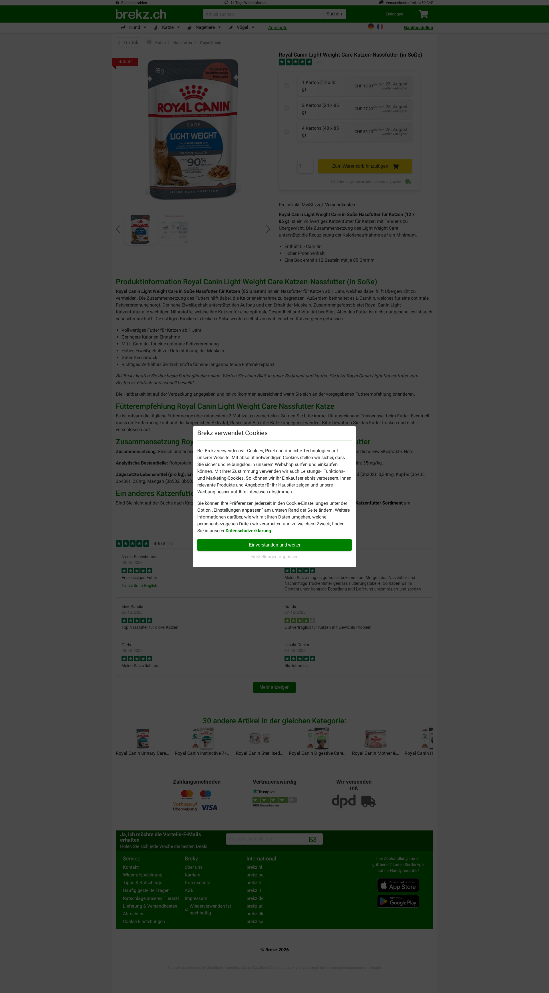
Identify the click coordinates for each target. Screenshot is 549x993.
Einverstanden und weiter (275, 544)
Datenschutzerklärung (248, 530)
